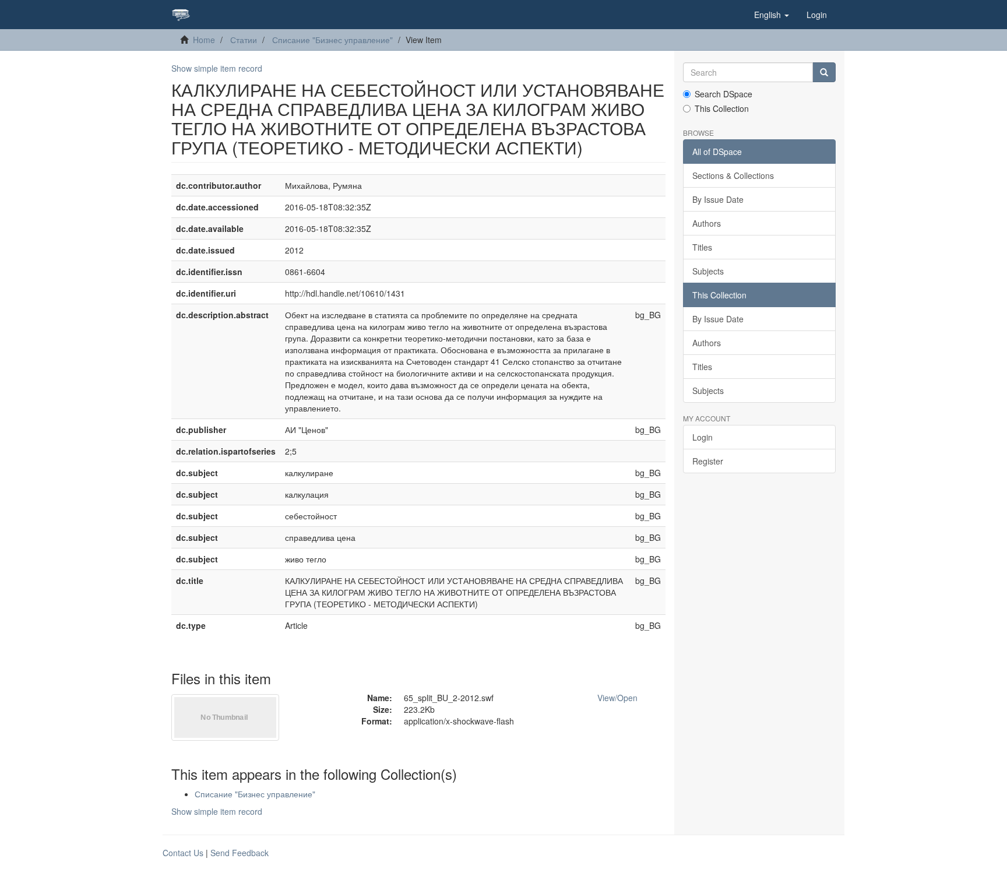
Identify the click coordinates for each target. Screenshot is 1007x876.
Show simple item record (216, 68)
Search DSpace (723, 94)
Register (707, 461)
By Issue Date (718, 199)
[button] (771, 14)
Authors (706, 223)
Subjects (708, 271)
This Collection (722, 108)
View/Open (617, 697)
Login (702, 437)
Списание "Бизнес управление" (332, 39)
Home (204, 39)
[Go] (824, 72)
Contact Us (183, 853)
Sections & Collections (733, 175)
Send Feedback (239, 853)
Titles (702, 247)
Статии (243, 39)
